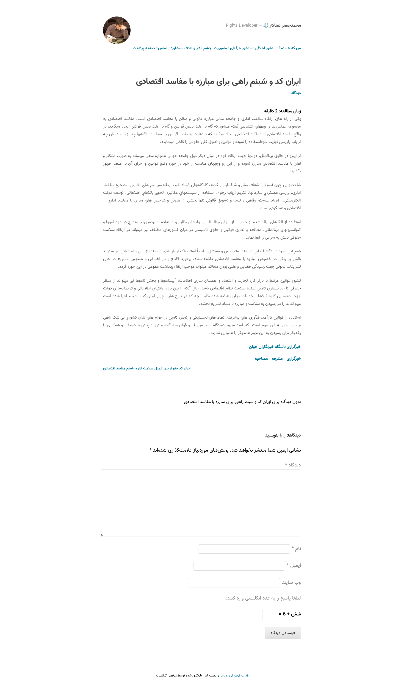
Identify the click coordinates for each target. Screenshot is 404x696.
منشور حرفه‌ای (240, 48)
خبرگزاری (294, 359)
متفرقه (277, 359)
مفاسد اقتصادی (114, 368)
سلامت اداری (144, 368)
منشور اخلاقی (265, 48)
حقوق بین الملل (166, 368)
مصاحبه (261, 359)
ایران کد (184, 368)
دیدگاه (296, 93)
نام (296, 549)
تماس (162, 48)
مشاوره (176, 48)
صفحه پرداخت (144, 48)
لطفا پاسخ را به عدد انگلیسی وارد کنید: (263, 598)
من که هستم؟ (290, 48)
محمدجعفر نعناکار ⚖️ (282, 25)
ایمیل (294, 566)
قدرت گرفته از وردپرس (234, 675)
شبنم (130, 368)
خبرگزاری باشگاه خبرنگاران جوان (275, 347)
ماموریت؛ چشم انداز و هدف (205, 48)
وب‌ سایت (291, 583)
